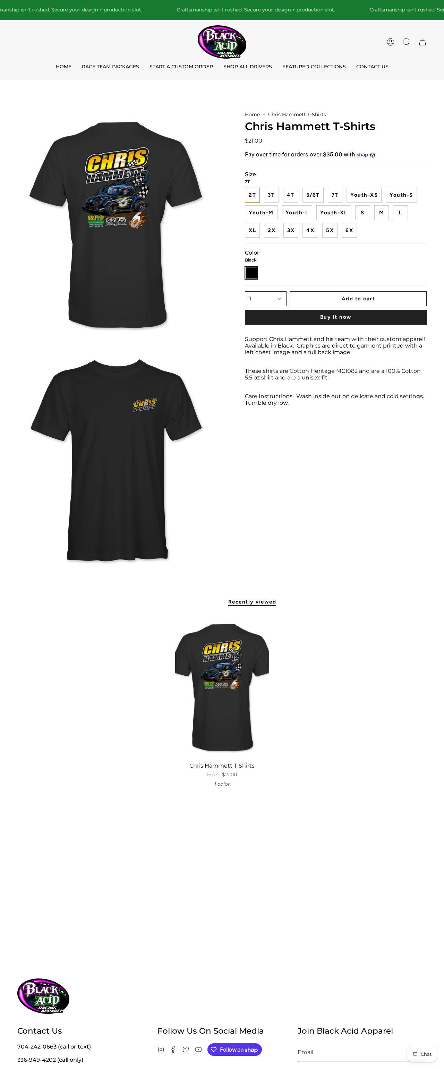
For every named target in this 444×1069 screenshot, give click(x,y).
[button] (407, 42)
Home (252, 114)
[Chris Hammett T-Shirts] (222, 688)
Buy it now (336, 317)
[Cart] (422, 42)
